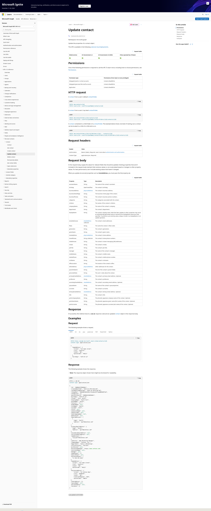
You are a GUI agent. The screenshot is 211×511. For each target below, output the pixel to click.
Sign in (207, 14)
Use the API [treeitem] (6, 51)
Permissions (72, 70)
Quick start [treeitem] (6, 42)
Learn (70, 24)
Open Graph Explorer (202, 19)
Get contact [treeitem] (10, 148)
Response (179, 36)
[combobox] (18, 26)
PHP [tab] (96, 332)
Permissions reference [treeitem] (9, 48)
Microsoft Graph (78, 24)
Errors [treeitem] (5, 66)
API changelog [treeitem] (7, 39)
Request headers (181, 32)
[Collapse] (34, 23)
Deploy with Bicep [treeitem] (8, 60)
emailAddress (87, 221)
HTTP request (180, 30)
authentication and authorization (115, 152)
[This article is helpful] (190, 44)
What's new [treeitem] (6, 36)
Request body (180, 34)
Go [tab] (79, 332)
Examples (179, 38)
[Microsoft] (3, 14)
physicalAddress (88, 190)
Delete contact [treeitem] (11, 157)
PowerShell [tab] (103, 332)
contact (72, 97)
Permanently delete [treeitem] (12, 160)
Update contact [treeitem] (11, 154)
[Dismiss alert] (207, 3)
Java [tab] (84, 332)
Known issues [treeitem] (7, 63)
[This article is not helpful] (192, 44)
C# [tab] (75, 332)
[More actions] (141, 24)
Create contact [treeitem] (11, 151)
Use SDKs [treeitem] (5, 54)
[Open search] (202, 14)
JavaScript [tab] (90, 332)
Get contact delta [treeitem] (12, 163)
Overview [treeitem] (7, 72)
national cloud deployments (99, 47)
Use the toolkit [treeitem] (7, 57)
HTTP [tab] (71, 332)
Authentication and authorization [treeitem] (12, 45)
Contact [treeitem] (9, 145)
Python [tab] (110, 332)
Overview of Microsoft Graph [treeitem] (11, 33)
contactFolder (92, 97)
